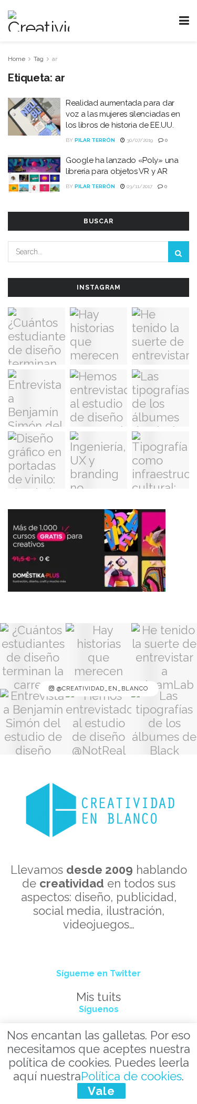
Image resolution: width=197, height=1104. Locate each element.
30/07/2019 (139, 140)
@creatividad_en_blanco (101, 688)
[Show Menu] (184, 21)
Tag (39, 59)
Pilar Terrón (95, 140)
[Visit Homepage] (38, 21)
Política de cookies (131, 1076)
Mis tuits (98, 997)
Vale (101, 1091)
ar (54, 59)
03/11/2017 (138, 186)
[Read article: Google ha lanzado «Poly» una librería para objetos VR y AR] (34, 174)
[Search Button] (178, 251)
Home (16, 59)
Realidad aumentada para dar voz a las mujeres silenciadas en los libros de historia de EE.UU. (123, 114)
